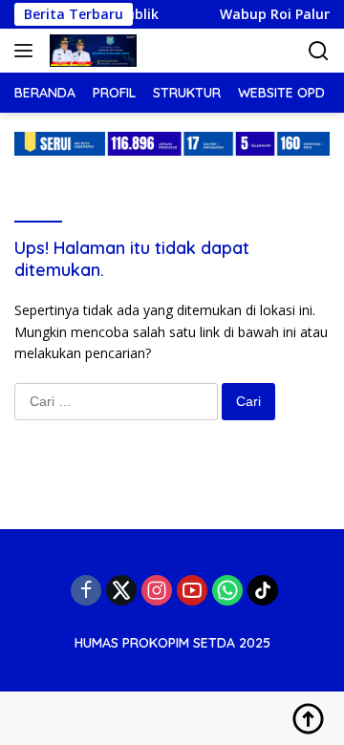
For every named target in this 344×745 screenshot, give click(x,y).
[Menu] (27, 50)
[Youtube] (192, 590)
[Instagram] (156, 590)
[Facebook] (86, 590)
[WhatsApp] (227, 590)
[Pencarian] (319, 51)
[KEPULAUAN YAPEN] (91, 50)
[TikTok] (262, 590)
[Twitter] (121, 590)
